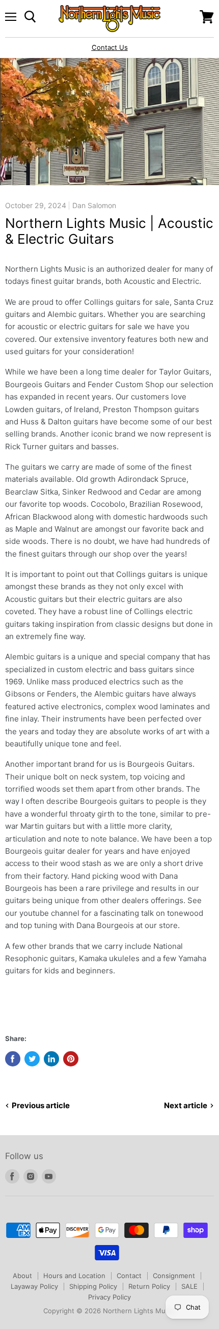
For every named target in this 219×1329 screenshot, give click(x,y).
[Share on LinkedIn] (51, 1058)
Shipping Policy (93, 1286)
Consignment (174, 1276)
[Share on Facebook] (12, 1058)
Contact (129, 1276)
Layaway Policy (34, 1286)
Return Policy (149, 1286)
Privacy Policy (109, 1297)
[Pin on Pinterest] (70, 1058)
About (22, 1276)
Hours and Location (74, 1276)
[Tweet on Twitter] (32, 1058)
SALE (189, 1286)
